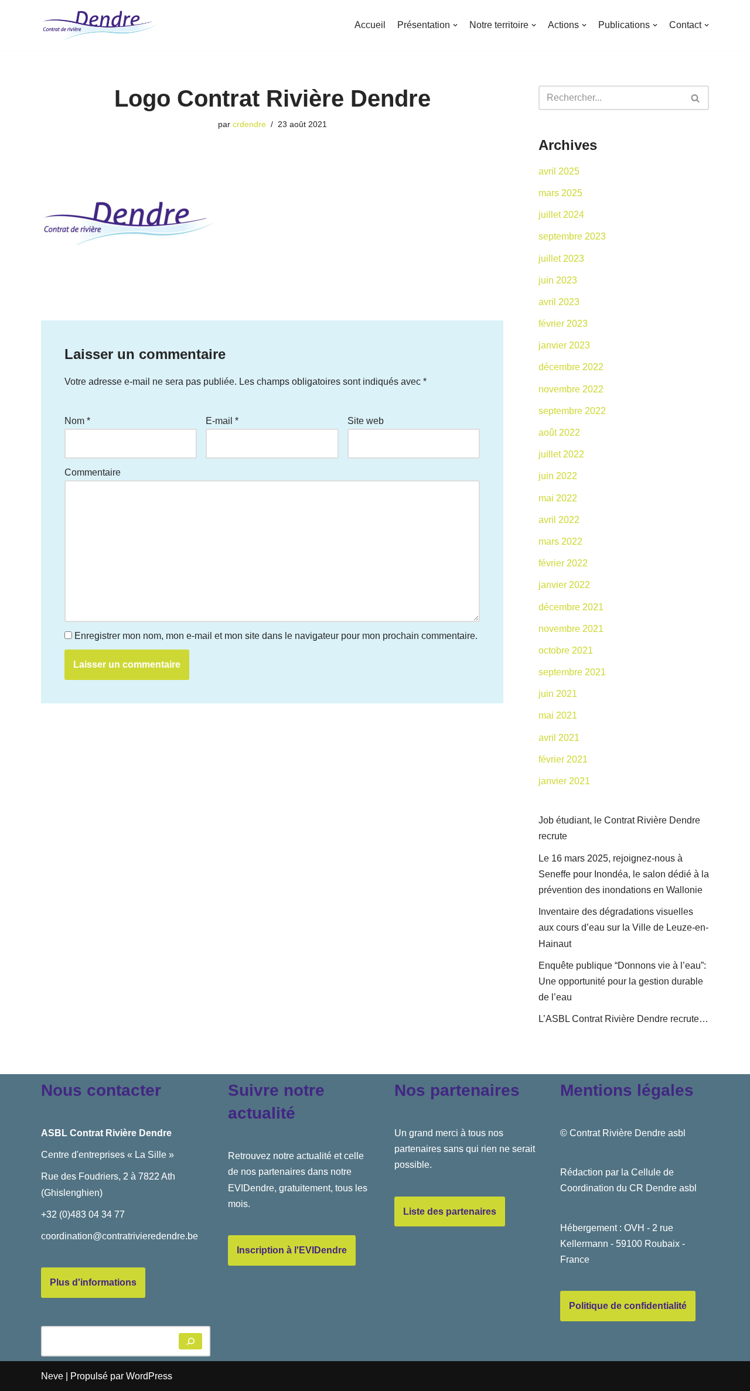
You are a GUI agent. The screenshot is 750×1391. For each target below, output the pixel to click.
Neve (52, 1376)
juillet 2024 (561, 215)
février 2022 (563, 563)
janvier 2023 (564, 345)
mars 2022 (560, 541)
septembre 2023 (572, 236)
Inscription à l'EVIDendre (292, 1250)
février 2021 (563, 759)
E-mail (222, 421)
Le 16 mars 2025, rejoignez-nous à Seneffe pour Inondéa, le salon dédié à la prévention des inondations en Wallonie (623, 874)
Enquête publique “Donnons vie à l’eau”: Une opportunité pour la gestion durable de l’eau (622, 981)
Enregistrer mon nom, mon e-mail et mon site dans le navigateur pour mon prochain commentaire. (276, 636)
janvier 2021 (564, 781)
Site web (365, 421)
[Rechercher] (696, 98)
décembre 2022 (571, 367)
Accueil (370, 25)
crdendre (249, 124)
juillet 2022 (561, 454)
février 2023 (563, 324)
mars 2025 (560, 193)
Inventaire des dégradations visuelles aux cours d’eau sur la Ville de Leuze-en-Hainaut (623, 927)
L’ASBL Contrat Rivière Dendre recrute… (623, 1019)
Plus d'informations (93, 1282)
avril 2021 (558, 738)
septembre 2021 (572, 672)
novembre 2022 (571, 389)
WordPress (149, 1376)
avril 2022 (558, 520)
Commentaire (92, 472)
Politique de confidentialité (628, 1306)
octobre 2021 (565, 650)
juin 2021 (557, 694)
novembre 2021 (571, 629)
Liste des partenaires (449, 1211)
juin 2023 (557, 280)
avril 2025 (558, 171)
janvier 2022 (564, 585)
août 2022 (559, 433)
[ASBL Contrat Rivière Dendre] (99, 25)
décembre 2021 (571, 607)
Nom (77, 421)
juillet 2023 (561, 259)
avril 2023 (558, 302)
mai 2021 (557, 715)
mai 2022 (557, 498)
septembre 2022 (572, 411)
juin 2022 (557, 476)
